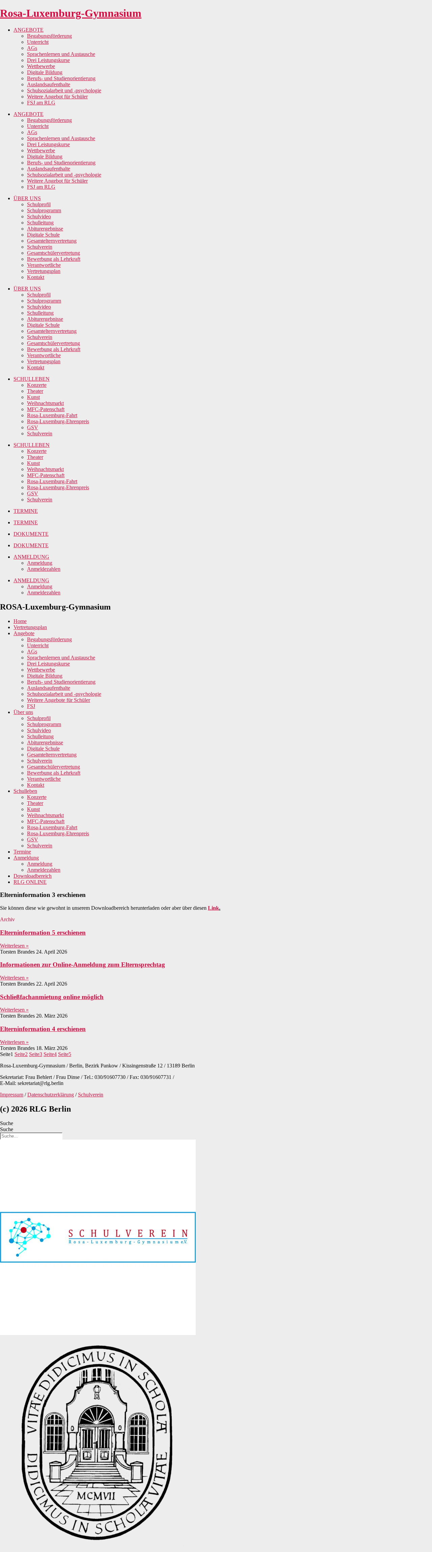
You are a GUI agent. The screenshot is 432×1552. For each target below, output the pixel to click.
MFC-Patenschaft (45, 409)
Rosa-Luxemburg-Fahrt (52, 415)
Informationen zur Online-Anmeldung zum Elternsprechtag (82, 964)
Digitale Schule (43, 235)
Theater (35, 391)
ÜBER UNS (27, 198)
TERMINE (26, 511)
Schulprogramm (44, 210)
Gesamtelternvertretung (52, 241)
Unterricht (38, 42)
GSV (32, 427)
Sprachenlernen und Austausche (61, 54)
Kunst (33, 397)
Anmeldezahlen (43, 569)
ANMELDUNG (31, 557)
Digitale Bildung (44, 72)
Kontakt (35, 277)
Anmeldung (39, 563)
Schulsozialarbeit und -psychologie (64, 90)
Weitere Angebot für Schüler (57, 96)
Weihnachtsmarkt (45, 403)
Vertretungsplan (43, 271)
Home (20, 621)
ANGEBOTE (29, 30)
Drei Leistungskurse (48, 60)
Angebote (24, 633)
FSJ (31, 706)
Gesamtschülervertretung (53, 253)
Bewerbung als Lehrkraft (53, 259)
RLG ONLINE (30, 882)
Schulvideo (39, 216)
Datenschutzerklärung (50, 1094)
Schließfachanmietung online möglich (52, 996)
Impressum (11, 1094)
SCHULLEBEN (32, 379)
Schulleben (25, 791)
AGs (32, 48)
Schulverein (39, 247)
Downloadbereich (33, 876)
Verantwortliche (44, 265)
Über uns (23, 712)
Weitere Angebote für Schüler (58, 700)
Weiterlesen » (14, 946)
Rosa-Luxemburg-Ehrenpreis (58, 421)
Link (213, 908)
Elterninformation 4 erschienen (43, 1028)
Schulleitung (40, 222)
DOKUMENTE (31, 534)
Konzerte (37, 385)
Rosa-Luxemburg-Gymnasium (70, 13)
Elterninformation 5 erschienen (43, 932)
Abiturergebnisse (45, 228)
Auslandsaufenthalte (48, 84)
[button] (7, 919)
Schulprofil (39, 204)
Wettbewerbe (41, 66)
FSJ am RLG (41, 102)
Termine (22, 852)
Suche (6, 1123)
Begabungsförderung (49, 36)
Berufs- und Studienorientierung (61, 78)
